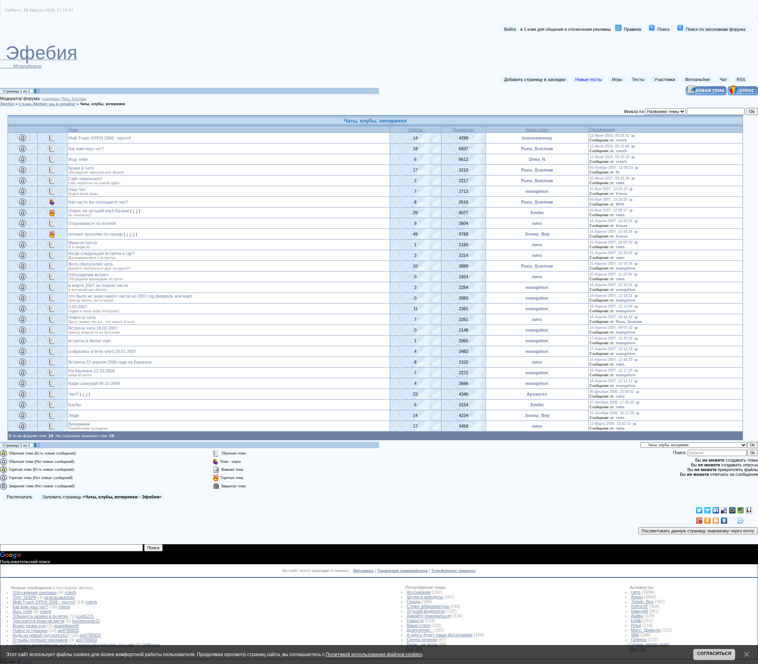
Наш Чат (77, 189)
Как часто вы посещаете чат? (98, 202)
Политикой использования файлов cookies (374, 654)
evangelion (50, 99)
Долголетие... (420, 630)
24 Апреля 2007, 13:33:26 (610, 232)
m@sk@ (639, 606)
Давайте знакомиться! (429, 615)
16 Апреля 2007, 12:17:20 (610, 370)
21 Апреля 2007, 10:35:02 (610, 253)
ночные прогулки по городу (95, 234)
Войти (510, 29)
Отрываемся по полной (92, 223)
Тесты (638, 79)
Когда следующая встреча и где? (101, 253)
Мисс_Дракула (645, 630)
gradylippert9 (66, 625)
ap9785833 (68, 630)
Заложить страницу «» (102, 496)
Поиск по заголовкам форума (715, 29)
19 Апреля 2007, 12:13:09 (610, 306)
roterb (621, 140)
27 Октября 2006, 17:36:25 (611, 402)
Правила (632, 29)
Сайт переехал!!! (85, 178)
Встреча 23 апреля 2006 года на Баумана (110, 362)
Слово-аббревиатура (428, 606)
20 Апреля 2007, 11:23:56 (610, 274)
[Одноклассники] (708, 520)
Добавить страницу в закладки (535, 79)
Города (413, 601)
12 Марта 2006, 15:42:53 (610, 424)
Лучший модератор (426, 611)
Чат (723, 79)
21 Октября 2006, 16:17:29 (611, 413)
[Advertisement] (604, 54)
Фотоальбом (697, 79)
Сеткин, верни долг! (649, 644)
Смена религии (422, 639)
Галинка (639, 639)
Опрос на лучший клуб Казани (98, 210)
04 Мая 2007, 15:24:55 (608, 200)
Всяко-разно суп (29, 625)
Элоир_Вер (537, 234)
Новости (415, 620)
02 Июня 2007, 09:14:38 (609, 178)
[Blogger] (716, 520)
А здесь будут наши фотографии (440, 634)
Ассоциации (419, 592)
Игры (617, 79)
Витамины (363, 570)
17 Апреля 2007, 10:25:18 (610, 338)
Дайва (637, 615)
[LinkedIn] (716, 510)
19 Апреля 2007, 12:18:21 (610, 296)
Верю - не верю (422, 644)
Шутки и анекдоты (425, 596)
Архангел (537, 394)
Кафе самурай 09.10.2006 (94, 383)
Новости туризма (30, 630)
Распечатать (19, 496)
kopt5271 (85, 616)
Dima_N (537, 159)
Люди (73, 415)
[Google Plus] (699, 520)
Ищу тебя (78, 159)
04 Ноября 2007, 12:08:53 (611, 168)
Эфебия (7, 104)
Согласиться (714, 653)
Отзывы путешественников (40, 640)
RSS (741, 79)
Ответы (415, 129)
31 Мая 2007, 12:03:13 (608, 189)
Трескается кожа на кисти (38, 621)
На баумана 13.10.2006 (91, 370)
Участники (664, 79)
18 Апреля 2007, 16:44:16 (610, 317)
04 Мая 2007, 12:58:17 (608, 210)
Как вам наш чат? (86, 148)
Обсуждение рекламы (35, 592)
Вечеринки (79, 424)
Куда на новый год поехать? (41, 635)
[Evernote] (741, 510)
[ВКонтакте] (724, 520)
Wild (620, 204)
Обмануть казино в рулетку (40, 616)
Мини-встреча (82, 242)
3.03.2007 (77, 306)
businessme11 (86, 621)
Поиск (663, 29)
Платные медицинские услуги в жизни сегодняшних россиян (74, 644)
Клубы (74, 404)
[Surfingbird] (708, 510)
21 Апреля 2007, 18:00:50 (610, 242)
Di (618, 172)
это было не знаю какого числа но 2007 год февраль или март (130, 296)
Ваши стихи (418, 625)
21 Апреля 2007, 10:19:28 (610, 264)
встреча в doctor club (89, 340)
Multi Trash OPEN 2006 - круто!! (99, 138)
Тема (73, 129)
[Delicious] (724, 510)
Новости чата (82, 317)
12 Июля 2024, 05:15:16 (609, 157)
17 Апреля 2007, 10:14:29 (610, 349)
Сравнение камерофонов (402, 570)
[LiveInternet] (749, 510)
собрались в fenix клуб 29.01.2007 (102, 351)
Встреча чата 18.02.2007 (93, 328)
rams (620, 183)
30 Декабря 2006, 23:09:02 (611, 392)
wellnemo (151, 644)
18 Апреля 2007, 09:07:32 (610, 328)
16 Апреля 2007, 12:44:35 (610, 360)
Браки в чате (81, 168)
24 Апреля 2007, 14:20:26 (610, 221)
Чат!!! (73, 394)
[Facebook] (732, 520)
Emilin (537, 212)
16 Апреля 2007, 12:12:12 (610, 381)
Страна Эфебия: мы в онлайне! (47, 104)
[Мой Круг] (741, 520)
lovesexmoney (537, 138)
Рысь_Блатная (74, 99)
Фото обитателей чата (90, 264)
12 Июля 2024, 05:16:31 (609, 136)
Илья (636, 625)
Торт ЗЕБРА (24, 597)
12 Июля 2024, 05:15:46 (609, 146)
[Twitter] (699, 510)
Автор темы (537, 129)
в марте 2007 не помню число (98, 285)
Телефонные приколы (453, 570)
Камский (639, 611)
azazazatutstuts (59, 597)
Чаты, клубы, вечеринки (102, 104)
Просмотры (463, 129)
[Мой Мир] (732, 510)
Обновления (601, 129)
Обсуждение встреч (88, 274)
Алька (621, 194)
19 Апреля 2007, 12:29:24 (610, 285)
